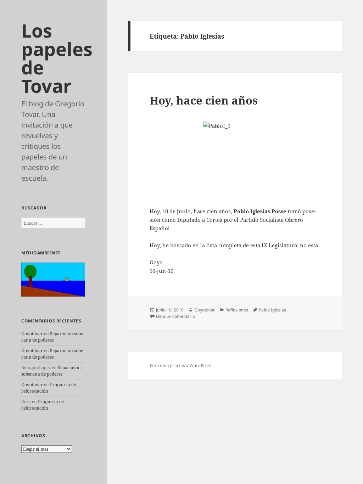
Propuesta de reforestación (42, 405)
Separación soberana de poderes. (52, 337)
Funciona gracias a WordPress (180, 365)
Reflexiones (236, 310)
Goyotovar (32, 334)
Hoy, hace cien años (204, 100)
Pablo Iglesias (272, 310)
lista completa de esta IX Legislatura (251, 245)
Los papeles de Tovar (57, 58)
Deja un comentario (175, 316)
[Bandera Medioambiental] (53, 279)
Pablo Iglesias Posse (260, 211)
